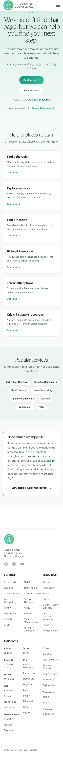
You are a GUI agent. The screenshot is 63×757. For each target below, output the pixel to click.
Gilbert (8, 653)
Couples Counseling (45, 381)
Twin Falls (9, 707)
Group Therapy (28, 601)
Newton (8, 724)
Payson (27, 712)
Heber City (29, 678)
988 (48, 460)
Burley (7, 696)
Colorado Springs (9, 666)
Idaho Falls (10, 701)
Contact (47, 599)
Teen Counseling (43, 390)
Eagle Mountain (28, 666)
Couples (8, 587)
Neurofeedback (32, 593)
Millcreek (28, 701)
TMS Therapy (31, 587)
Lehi (25, 690)
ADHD (27, 607)
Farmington (29, 673)
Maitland (9, 679)
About (46, 582)
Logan (26, 695)
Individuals (10, 582)
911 (25, 447)
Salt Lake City (50, 659)
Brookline (9, 719)
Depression (24, 406)
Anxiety (45, 398)
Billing (46, 593)
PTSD (41, 406)
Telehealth (48, 587)
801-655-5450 (41, 100)
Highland (28, 684)
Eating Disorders (29, 629)
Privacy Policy (50, 630)
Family (7, 607)
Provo (46, 648)
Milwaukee (48, 714)
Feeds (46, 625)
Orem (26, 707)
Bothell (46, 696)
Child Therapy (19, 390)
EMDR (27, 582)
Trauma (28, 613)
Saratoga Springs (48, 667)
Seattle (46, 702)
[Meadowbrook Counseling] (20, 5)
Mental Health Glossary (50, 606)
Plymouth (9, 730)
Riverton (47, 654)
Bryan (26, 653)
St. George (48, 679)
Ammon (8, 690)
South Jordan (50, 674)
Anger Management (31, 621)
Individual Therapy (16, 381)
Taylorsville (49, 685)
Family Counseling (42, 108)
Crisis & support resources (48, 616)
